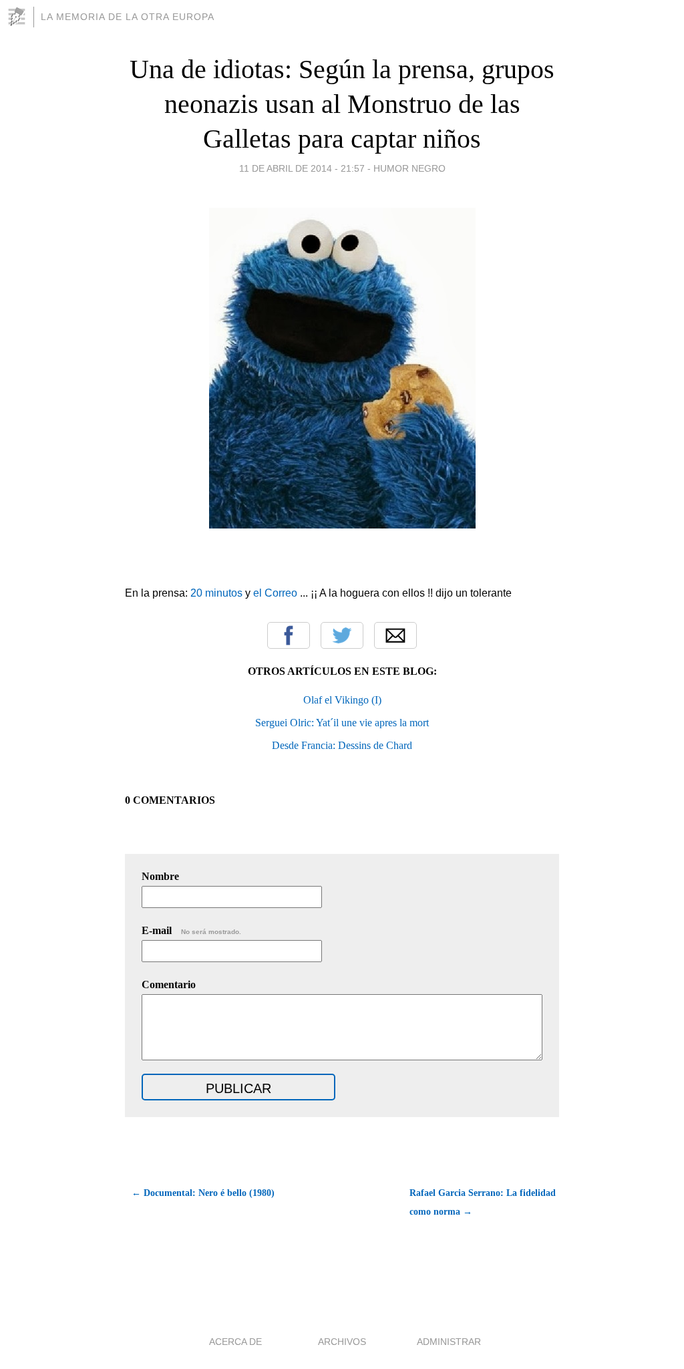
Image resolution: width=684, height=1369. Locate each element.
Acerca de (235, 1341)
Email (395, 635)
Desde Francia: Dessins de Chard (342, 745)
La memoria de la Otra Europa (127, 16)
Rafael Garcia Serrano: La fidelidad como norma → (482, 1202)
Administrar (449, 1341)
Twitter (342, 635)
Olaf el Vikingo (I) (342, 700)
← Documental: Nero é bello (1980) (203, 1193)
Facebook (288, 635)
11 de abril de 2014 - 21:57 (302, 168)
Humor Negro (409, 168)
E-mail (191, 930)
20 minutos (216, 593)
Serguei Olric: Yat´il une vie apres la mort (342, 722)
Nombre (160, 876)
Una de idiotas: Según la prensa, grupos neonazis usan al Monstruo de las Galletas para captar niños (342, 104)
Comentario (169, 984)
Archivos (342, 1341)
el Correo (275, 593)
